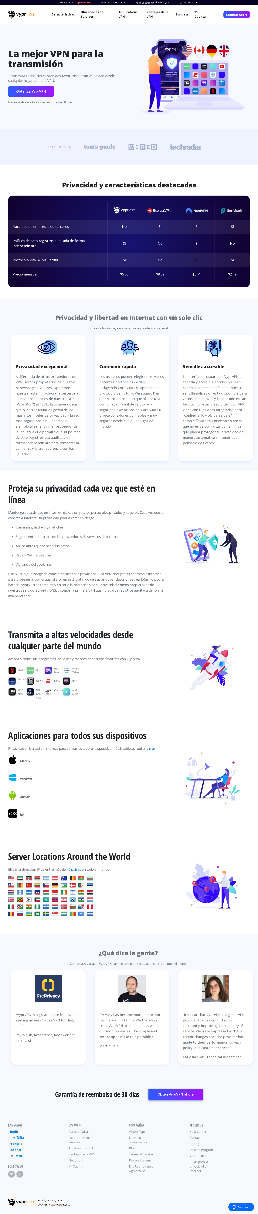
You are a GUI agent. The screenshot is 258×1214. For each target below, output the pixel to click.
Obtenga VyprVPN (31, 91)
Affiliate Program (201, 1150)
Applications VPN (128, 14)
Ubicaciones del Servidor (92, 14)
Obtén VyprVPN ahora (176, 1094)
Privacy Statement (141, 1160)
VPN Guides (197, 1156)
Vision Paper (138, 1132)
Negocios (75, 1160)
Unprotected (83, 2)
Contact (194, 1138)
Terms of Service (141, 1154)
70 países (73, 869)
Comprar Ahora (236, 14)
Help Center (197, 1132)
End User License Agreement (141, 1168)
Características (63, 14)
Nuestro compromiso (138, 1140)
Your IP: (105, 2)
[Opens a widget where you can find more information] (241, 1207)
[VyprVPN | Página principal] (21, 15)
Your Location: (144, 2)
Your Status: (67, 2)
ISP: (181, 2)
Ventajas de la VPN (157, 14)
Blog (132, 1148)
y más (151, 748)
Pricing (194, 1144)
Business (181, 14)
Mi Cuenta (200, 14)
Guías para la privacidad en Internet (198, 1166)
